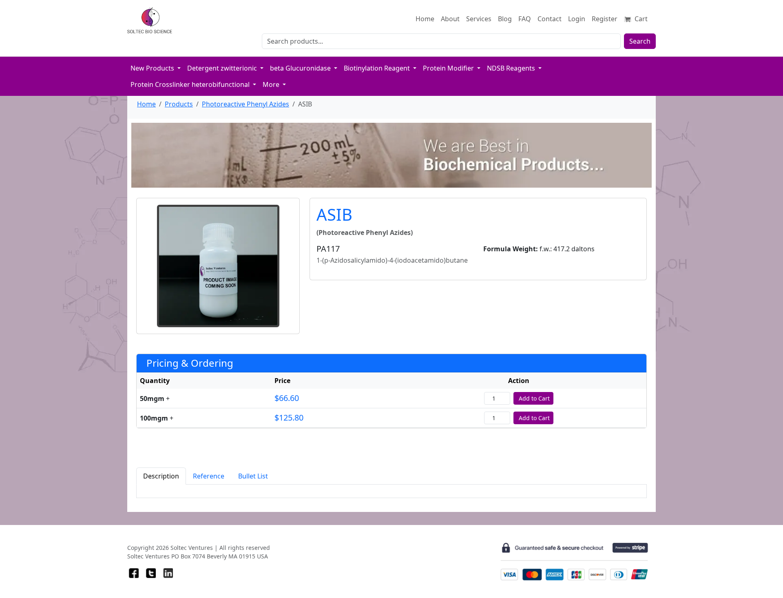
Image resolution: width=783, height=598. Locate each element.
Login (576, 18)
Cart (640, 18)
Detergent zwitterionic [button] (223, 68)
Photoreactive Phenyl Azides (245, 104)
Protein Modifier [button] (449, 68)
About (450, 18)
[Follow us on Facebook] (133, 573)
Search (639, 41)
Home (425, 18)
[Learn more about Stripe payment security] (574, 561)
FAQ (524, 18)
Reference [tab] (208, 476)
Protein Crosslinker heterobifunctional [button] (190, 84)
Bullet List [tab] (253, 476)
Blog (505, 18)
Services (478, 18)
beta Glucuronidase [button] (301, 68)
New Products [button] (153, 68)
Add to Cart (534, 398)
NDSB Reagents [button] (512, 68)
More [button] (272, 84)
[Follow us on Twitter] (150, 573)
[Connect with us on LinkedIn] (168, 573)
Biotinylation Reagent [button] (377, 68)
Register (604, 18)
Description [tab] (161, 476)
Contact (549, 18)
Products (179, 104)
